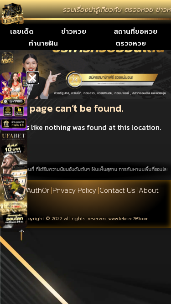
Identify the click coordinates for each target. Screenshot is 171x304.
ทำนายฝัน (43, 43)
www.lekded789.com (129, 218)
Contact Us (117, 190)
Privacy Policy (74, 190)
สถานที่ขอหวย (135, 31)
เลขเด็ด (22, 31)
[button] (32, 77)
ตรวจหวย (130, 43)
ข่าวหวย (73, 31)
